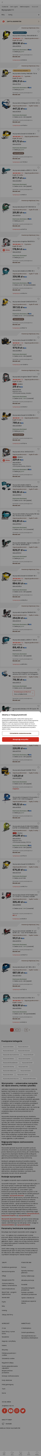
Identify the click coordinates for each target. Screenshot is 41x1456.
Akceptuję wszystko (20, 739)
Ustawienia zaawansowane (20, 733)
